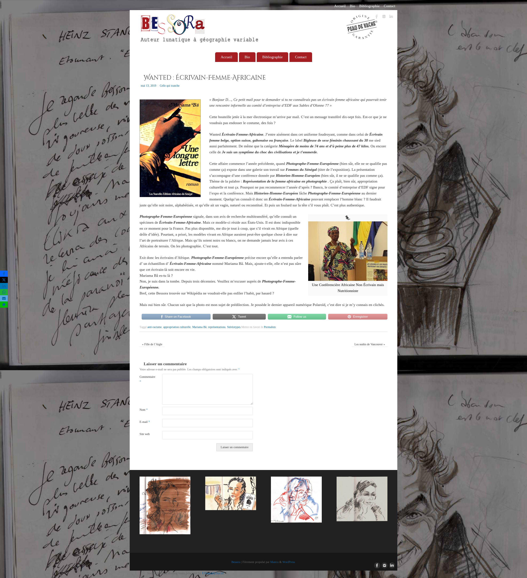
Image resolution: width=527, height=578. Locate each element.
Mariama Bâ (199, 327)
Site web (145, 434)
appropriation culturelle (177, 327)
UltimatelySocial (213, 573)
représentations (216, 327)
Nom (144, 409)
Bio (352, 6)
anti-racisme (154, 327)
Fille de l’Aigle (152, 344)
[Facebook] (377, 17)
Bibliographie (369, 6)
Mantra (274, 562)
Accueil (340, 6)
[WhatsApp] (4, 292)
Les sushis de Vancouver (369, 344)
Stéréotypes (233, 327)
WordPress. (289, 562)
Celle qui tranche (170, 85)
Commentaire (145, 379)
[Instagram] (384, 17)
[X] (4, 280)
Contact (389, 6)
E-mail (145, 421)
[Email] (4, 298)
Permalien (270, 327)
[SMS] (4, 304)
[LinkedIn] (391, 17)
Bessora (235, 562)
